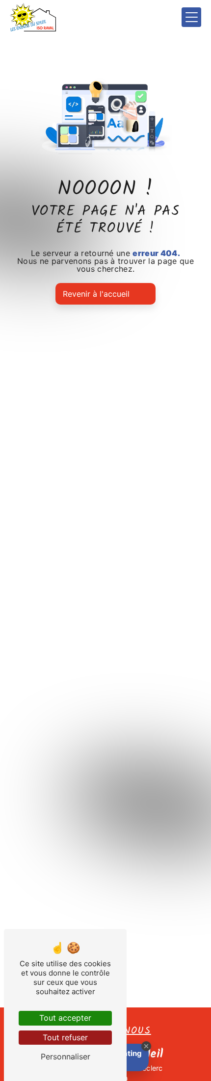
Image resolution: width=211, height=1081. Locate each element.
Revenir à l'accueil (96, 294)
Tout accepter (65, 1018)
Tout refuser (65, 1037)
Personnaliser (65, 1056)
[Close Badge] (146, 1046)
